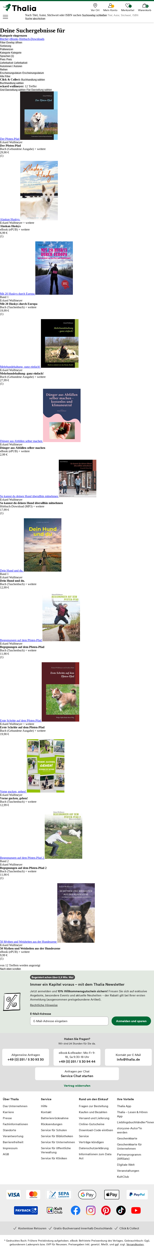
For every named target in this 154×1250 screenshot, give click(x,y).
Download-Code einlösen (96, 1130)
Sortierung (5, 45)
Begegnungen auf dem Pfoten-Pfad (21, 640)
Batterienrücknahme (55, 1118)
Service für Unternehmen (58, 1142)
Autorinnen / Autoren (11, 66)
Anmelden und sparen (131, 1021)
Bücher (4, 39)
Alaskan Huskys (10, 219)
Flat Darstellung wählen (39, 89)
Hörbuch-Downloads (31, 39)
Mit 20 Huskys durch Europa (17, 293)
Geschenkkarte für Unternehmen (129, 1146)
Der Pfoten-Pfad (10, 138)
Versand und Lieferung (94, 1118)
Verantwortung (13, 1136)
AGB (6, 1154)
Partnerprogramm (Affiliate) (129, 1156)
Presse (7, 1118)
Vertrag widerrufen (77, 1085)
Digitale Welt (126, 1164)
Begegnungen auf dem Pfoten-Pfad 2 (22, 857)
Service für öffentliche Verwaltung (56, 1150)
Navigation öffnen (5, 17)
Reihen (4, 69)
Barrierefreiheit (13, 1142)
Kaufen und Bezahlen (93, 1112)
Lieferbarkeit (6, 62)
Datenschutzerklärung (94, 1148)
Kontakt (46, 1112)
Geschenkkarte (127, 1138)
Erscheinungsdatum (11, 73)
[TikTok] (121, 1211)
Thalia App (124, 1106)
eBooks (13, 39)
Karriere (8, 1112)
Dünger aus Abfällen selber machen (21, 441)
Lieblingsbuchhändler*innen (134, 1122)
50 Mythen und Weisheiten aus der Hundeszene (28, 941)
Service (46, 1099)
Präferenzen (6, 49)
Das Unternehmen (15, 1106)
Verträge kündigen (91, 1142)
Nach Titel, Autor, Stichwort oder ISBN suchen (53, 15)
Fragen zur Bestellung (93, 1106)
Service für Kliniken (54, 1158)
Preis (3, 59)
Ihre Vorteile (125, 1099)
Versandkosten (135, 1244)
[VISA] (13, 1195)
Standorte (9, 1130)
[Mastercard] (33, 1195)
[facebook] (75, 1211)
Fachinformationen (15, 1124)
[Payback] (26, 1211)
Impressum (10, 1148)
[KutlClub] (54, 1211)
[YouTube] (136, 1211)
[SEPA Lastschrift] (59, 1195)
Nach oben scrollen (10, 968)
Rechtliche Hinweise (44, 1005)
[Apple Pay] (111, 1195)
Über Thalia (11, 1099)
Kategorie (5, 52)
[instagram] (91, 1211)
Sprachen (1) (7, 56)
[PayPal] (137, 1195)
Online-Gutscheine (91, 1124)
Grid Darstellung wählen (13, 89)
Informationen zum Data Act (95, 1156)
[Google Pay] (87, 1195)
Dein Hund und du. (12, 570)
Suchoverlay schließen (94, 15)
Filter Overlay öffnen (11, 42)
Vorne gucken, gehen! (13, 791)
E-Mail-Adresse (40, 1014)
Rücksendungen (51, 1124)
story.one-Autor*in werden (129, 1130)
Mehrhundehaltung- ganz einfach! (20, 366)
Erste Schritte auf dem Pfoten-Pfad (21, 720)
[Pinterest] (106, 1211)
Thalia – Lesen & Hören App (132, 1114)
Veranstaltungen (128, 1170)
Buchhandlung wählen (33, 79)
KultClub (123, 1176)
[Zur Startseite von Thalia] (21, 7)
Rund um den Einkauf (93, 1099)
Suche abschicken (35, 18)
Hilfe (44, 1106)
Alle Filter (5, 76)
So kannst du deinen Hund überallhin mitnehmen (29, 496)
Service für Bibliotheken (57, 1136)
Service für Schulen (54, 1130)
